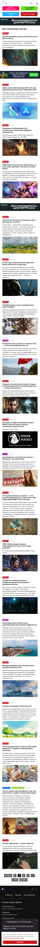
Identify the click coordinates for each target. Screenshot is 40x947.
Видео (5, 454)
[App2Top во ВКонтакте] (32, 889)
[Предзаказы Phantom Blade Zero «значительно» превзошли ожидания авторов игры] (20, 147)
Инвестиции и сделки (18, 788)
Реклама (18, 895)
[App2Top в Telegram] (36, 889)
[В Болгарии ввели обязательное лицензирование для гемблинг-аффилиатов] (20, 648)
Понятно (20, 942)
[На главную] (3, 3)
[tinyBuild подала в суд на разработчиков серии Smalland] (20, 326)
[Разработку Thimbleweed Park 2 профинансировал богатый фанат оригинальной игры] (20, 605)
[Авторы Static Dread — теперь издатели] (20, 860)
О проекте (9, 895)
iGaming (5, 340)
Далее (23, 880)
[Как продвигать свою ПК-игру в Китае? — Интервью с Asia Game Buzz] (20, 478)
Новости (5, 33)
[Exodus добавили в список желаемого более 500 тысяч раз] (20, 57)
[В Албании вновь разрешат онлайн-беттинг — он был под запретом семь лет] (20, 366)
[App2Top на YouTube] (28, 889)
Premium (7, 788)
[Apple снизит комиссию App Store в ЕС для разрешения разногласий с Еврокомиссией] (20, 111)
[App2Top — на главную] (7, 889)
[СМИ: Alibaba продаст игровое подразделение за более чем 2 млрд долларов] (20, 563)
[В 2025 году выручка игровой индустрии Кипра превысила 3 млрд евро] (20, 287)
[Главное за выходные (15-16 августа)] (20, 729)
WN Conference (29, 895)
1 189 (15, 880)
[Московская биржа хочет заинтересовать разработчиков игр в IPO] (20, 688)
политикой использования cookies (13, 938)
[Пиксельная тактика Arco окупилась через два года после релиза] (20, 245)
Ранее (8, 875)
